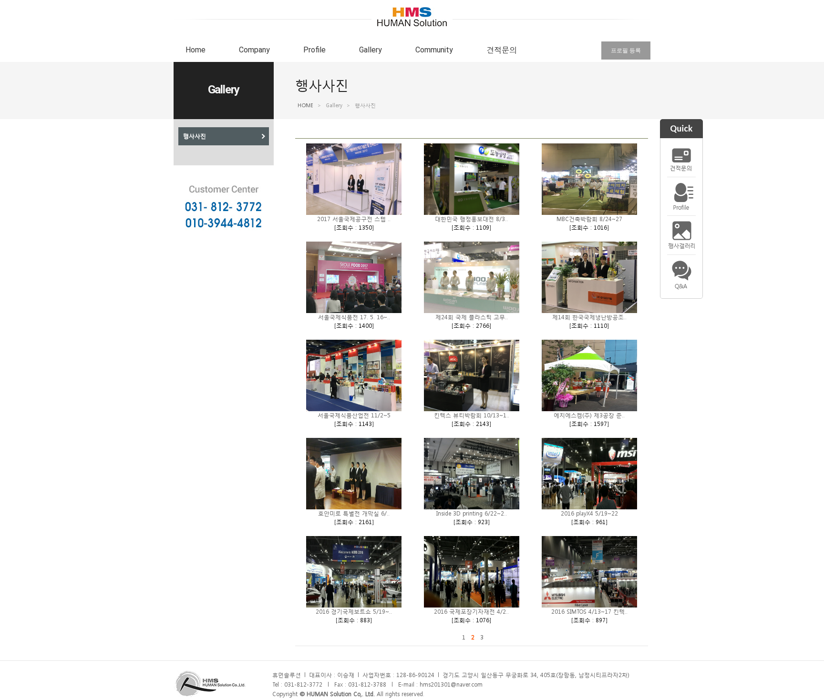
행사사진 (194, 136)
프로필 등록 (626, 50)
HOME (305, 105)
